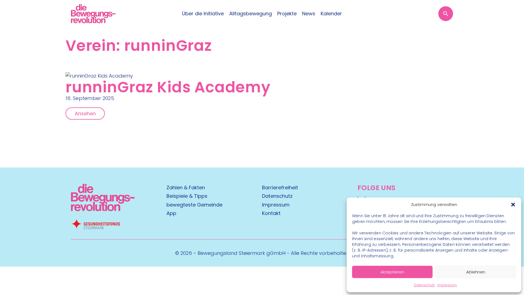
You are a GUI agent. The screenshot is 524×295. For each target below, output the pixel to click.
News (308, 13)
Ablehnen (475, 272)
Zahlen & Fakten (185, 187)
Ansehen (85, 113)
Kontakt (271, 213)
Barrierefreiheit (280, 187)
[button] (513, 204)
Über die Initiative (203, 13)
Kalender (331, 13)
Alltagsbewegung (250, 13)
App (171, 213)
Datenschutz (424, 285)
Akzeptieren (392, 272)
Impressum (447, 285)
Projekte (287, 13)
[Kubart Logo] (103, 209)
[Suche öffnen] (445, 13)
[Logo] (93, 13)
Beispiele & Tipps (186, 196)
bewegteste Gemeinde (194, 204)
